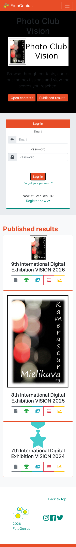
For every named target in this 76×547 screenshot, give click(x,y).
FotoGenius (20, 5)
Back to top (57, 499)
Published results (52, 98)
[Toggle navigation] (67, 6)
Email (38, 132)
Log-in (38, 177)
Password (38, 149)
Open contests (22, 98)
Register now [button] (36, 201)
